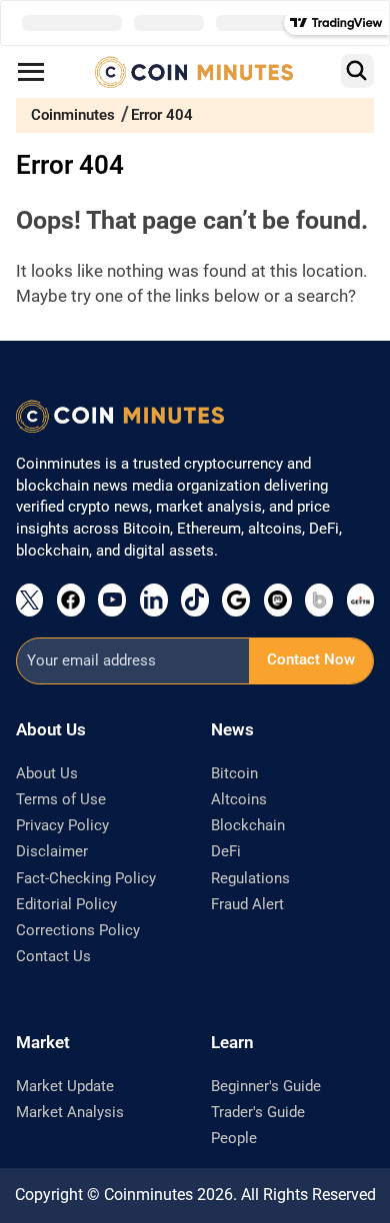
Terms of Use (61, 799)
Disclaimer (52, 851)
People (234, 1138)
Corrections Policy (78, 930)
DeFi (226, 851)
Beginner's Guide (266, 1086)
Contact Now (311, 659)
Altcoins (239, 799)
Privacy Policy (62, 825)
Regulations (250, 878)
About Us (47, 773)
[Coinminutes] (194, 72)
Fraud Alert (247, 904)
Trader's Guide (258, 1112)
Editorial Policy (66, 904)
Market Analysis (70, 1112)
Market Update (65, 1086)
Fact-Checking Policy (86, 878)
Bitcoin (234, 773)
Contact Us (53, 956)
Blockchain (248, 825)
